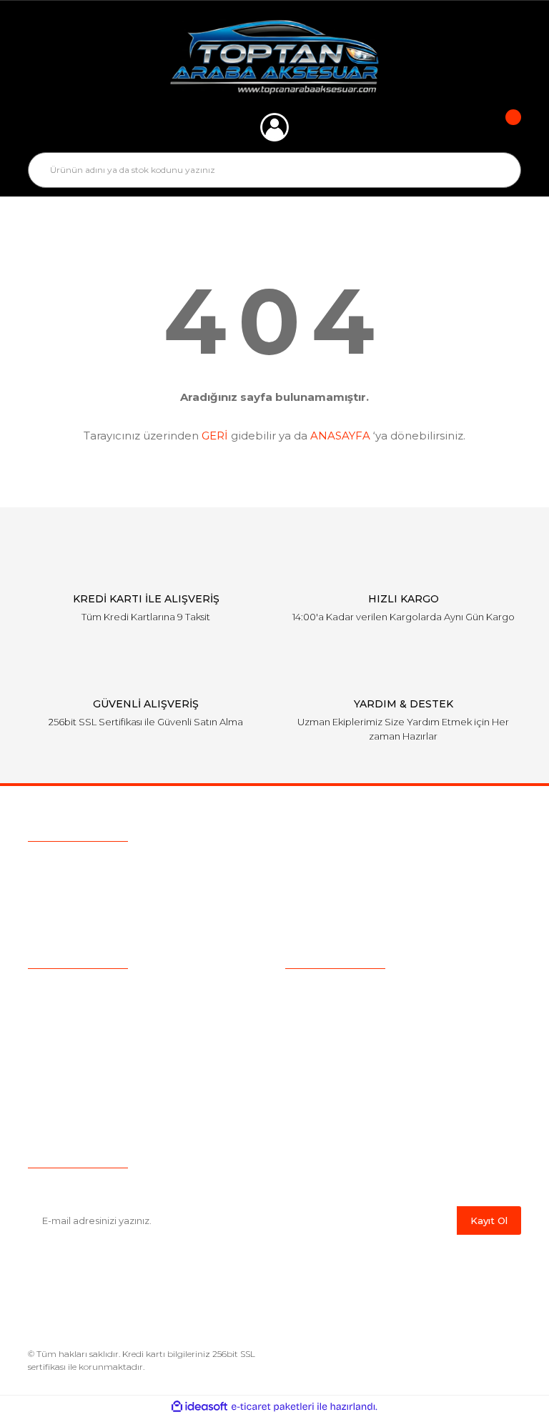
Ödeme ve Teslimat (333, 1011)
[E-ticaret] (273, 1406)
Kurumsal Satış (64, 1011)
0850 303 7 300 (117, 865)
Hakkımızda (57, 989)
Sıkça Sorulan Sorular (80, 1033)
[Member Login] (274, 127)
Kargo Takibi (58, 1055)
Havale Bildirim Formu (340, 1121)
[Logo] (274, 57)
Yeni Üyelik (54, 1077)
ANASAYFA (340, 435)
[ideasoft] (199, 1406)
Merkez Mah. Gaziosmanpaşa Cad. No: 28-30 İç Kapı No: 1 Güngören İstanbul (248, 919)
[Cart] (503, 127)
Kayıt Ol (489, 1220)
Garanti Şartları (320, 1077)
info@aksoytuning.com (119, 892)
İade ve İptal (315, 1055)
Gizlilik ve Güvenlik (329, 1033)
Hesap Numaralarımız (338, 1099)
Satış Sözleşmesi (326, 989)
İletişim (45, 1099)
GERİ (215, 435)
